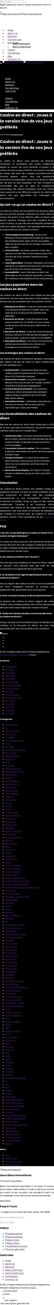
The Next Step (14, 39)
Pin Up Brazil (11, 1037)
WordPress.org (12, 1164)
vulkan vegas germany (16, 1124)
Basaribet (10, 828)
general (9, 912)
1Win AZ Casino (12, 731)
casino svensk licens (15, 878)
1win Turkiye (11, 753)
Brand (8, 853)
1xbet (7, 762)
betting (8, 840)
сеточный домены (13, 1140)
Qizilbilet (9, 1062)
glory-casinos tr (13, 915)
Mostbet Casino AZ (14, 981)
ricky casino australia (15, 1078)
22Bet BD (9, 796)
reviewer (9, 1071)
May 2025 (9, 675)
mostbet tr (10, 993)
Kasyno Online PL (13, 928)
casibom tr (10, 856)
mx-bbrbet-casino (14, 1003)
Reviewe (9, 1068)
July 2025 (9, 669)
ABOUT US (12, 33)
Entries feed (11, 1158)
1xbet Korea (11, 774)
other (8, 1018)
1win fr (8, 743)
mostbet (9, 978)
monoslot (9, 974)
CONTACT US (14, 59)
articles (8, 803)
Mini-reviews (11, 949)
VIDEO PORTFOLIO (21, 43)
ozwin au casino (12, 1021)
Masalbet (9, 940)
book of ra (10, 849)
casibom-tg (11, 859)
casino (8, 862)
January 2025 (11, 682)
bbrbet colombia (13, 831)
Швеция (9, 1143)
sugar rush (10, 1096)
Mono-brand (11, 962)
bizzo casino (11, 843)
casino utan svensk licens (17, 881)
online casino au (13, 1012)
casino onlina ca (13, 868)
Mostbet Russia (12, 990)
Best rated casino (13, 837)
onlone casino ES (13, 1015)
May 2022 (9, 704)
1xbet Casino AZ (12, 768)
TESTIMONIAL (14, 53)
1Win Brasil (10, 734)
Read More (5, 1200)
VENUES (11, 50)
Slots (7, 1087)
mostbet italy (11, 984)
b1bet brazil (10, 824)
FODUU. (32, 1287)
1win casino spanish (14, 740)
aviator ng (10, 821)
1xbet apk (9, 765)
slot (7, 1084)
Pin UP (8, 1034)
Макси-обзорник (12, 1134)
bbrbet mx (10, 834)
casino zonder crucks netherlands (22, 887)
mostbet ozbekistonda (16, 987)
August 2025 (11, 666)
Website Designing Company (14, 654)
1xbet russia (10, 787)
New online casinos (14, 1006)
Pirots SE (9, 1046)
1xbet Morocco (12, 784)
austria (8, 806)
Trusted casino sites (15, 1106)
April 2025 (10, 679)
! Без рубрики (11, 724)
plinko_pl (9, 1049)
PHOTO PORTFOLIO (22, 46)
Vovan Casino (11, 1121)
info (7, 921)
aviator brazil (11, 812)
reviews (9, 1074)
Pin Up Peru (10, 1040)
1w (6, 728)
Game (8, 906)
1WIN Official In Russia (15, 749)
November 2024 (13, 685)
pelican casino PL (13, 1031)
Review (8, 1065)
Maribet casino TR (14, 937)
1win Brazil (10, 737)
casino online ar (12, 871)
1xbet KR (9, 778)
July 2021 (9, 707)
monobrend (11, 968)
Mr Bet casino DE (13, 999)
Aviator (8, 809)
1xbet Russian (11, 790)
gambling (9, 903)
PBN (7, 1028)
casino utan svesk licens (17, 884)
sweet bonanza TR (14, 1099)
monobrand (11, 965)
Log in (8, 1155)
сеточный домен (12, 1137)
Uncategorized (17, 134)
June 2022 (10, 700)
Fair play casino (12, 893)
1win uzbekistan (12, 756)
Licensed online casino (16, 934)
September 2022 (13, 697)
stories (8, 1093)
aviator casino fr (13, 815)
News (7, 1009)
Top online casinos (14, 1103)
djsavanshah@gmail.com (12, 1217)
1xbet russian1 (11, 793)
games (8, 909)
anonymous (11, 799)
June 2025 (10, 672)
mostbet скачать (13, 996)
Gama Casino (11, 899)
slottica (8, 1090)
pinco (8, 1043)
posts (8, 1056)
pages (8, 1024)
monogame (11, 971)
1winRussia (10, 759)
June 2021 (9, 710)
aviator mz (10, 818)
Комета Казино (12, 1131)
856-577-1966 (7, 1222)
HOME (10, 30)
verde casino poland (15, 1118)
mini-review (11, 946)
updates (9, 1112)
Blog (10, 56)
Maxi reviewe (11, 943)
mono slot (10, 959)
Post (7, 1053)
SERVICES (12, 36)
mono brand (11, 956)
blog (7, 846)
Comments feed (13, 1161)
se (6, 1081)
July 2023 (9, 691)
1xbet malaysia (12, 781)
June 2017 (10, 713)
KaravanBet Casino (14, 924)
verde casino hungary (15, 1115)
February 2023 (12, 694)
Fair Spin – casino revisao (17, 896)
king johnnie (11, 931)
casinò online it (12, 874)
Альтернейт (10, 1128)
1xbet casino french (14, 771)
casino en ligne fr (13, 865)
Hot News (9, 918)
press (8, 1059)
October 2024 (12, 688)
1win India (9, 746)
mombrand (10, 953)
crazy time (10, 890)
